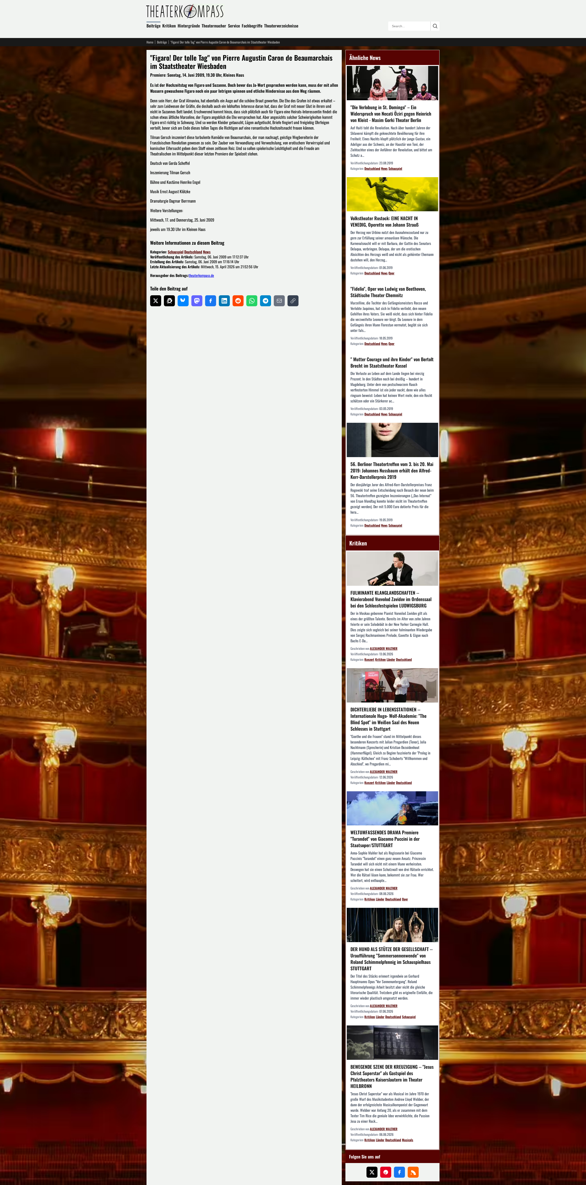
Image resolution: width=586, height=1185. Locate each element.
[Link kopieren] (293, 300)
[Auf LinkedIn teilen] (224, 300)
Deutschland (193, 252)
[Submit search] (435, 26)
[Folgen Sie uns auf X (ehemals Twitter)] (371, 1172)
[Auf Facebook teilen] (210, 300)
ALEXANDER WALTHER (383, 648)
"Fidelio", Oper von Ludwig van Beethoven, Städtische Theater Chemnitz (388, 291)
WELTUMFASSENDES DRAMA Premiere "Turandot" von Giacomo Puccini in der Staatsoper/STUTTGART (385, 839)
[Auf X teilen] (155, 300)
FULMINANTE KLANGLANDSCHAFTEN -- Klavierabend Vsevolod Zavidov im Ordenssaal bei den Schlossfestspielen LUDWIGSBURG (390, 599)
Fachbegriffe (252, 26)
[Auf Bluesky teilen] (183, 300)
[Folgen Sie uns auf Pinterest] (385, 1172)
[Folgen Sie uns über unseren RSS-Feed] (413, 1172)
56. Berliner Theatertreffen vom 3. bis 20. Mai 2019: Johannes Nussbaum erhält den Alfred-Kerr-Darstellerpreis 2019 (391, 470)
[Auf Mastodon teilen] (196, 300)
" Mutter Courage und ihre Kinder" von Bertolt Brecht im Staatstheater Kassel (392, 362)
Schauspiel (175, 252)
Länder (391, 659)
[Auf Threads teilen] (169, 300)
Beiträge (153, 26)
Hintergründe (189, 26)
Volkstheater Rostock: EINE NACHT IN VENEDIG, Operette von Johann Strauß (384, 221)
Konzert (369, 659)
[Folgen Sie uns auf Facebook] (399, 1172)
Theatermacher (214, 26)
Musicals (407, 1139)
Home (149, 42)
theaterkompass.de (201, 275)
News (207, 252)
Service (234, 26)
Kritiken (169, 26)
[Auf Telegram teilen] (265, 300)
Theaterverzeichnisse (281, 26)
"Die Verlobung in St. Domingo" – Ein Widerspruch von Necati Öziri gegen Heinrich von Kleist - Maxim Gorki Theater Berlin (390, 113)
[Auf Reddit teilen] (238, 300)
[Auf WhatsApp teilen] (251, 300)
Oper (391, 273)
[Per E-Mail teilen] (279, 300)
